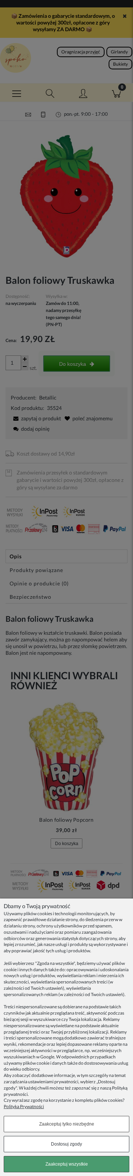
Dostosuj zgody (66, 1144)
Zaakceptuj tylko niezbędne (66, 1124)
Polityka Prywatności (24, 1106)
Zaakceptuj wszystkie (66, 1164)
